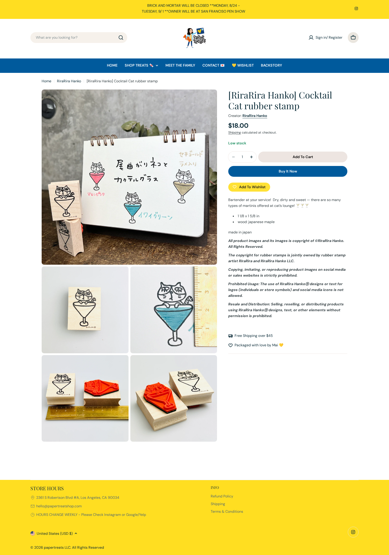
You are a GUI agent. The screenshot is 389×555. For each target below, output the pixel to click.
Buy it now (288, 171)
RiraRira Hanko (69, 81)
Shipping (234, 132)
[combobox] (78, 37)
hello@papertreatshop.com (59, 506)
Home (46, 81)
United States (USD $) (55, 533)
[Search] (121, 37)
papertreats (54, 547)
